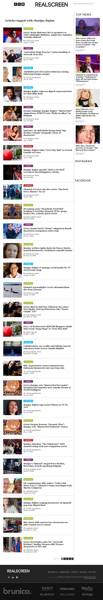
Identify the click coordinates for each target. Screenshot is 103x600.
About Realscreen (53, 572)
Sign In (76, 4)
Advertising (83, 572)
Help (92, 4)
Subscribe (85, 4)
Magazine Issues (64, 572)
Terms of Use (92, 572)
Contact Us (74, 572)
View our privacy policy (90, 578)
